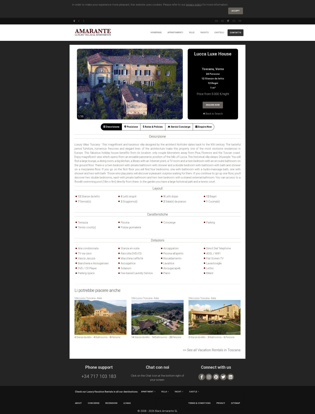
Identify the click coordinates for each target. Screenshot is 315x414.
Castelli (219, 32)
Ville (191, 32)
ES (234, 21)
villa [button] (164, 392)
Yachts (204, 32)
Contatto (235, 32)
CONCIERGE (93, 403)
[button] (83, 86)
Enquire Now (213, 105)
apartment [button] (147, 392)
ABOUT (78, 403)
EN (216, 21)
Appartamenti (175, 32)
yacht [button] (178, 392)
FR (240, 21)
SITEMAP (235, 403)
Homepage (156, 32)
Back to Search (214, 113)
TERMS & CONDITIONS (199, 403)
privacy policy (194, 4)
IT (228, 21)
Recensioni (111, 403)
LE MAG (127, 403)
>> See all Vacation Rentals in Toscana (212, 350)
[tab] (111, 126)
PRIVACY (220, 403)
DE (222, 21)
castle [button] (193, 392)
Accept (235, 11)
